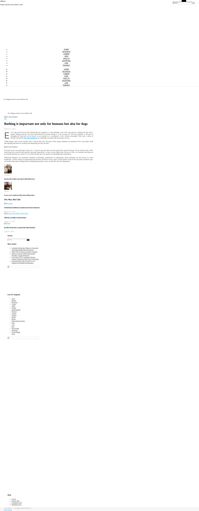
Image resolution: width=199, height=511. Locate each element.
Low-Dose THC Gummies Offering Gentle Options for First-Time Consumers (25, 258)
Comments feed (17, 503)
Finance (66, 65)
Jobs (66, 56)
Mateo (9, 165)
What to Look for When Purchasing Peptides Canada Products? (23, 254)
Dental (14, 308)
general (14, 315)
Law (66, 63)
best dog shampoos (30, 138)
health (66, 58)
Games (14, 313)
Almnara (3, 1)
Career (66, 54)
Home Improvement (18, 321)
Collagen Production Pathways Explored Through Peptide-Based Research (25, 249)
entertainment (16, 310)
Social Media (16, 332)
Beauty (14, 300)
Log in (14, 499)
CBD (13, 306)
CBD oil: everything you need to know (15, 217)
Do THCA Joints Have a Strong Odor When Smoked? (19, 227)
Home (66, 49)
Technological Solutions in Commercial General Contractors (22, 207)
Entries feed (15, 501)
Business (66, 52)
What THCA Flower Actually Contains (24, 252)
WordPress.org (16, 505)
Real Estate (15, 328)
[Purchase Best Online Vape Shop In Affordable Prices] (8, 173)
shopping (66, 61)
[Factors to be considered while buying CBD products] (8, 189)
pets (5, 119)
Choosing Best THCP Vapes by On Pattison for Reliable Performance (23, 262)
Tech (13, 334)
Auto (13, 299)
